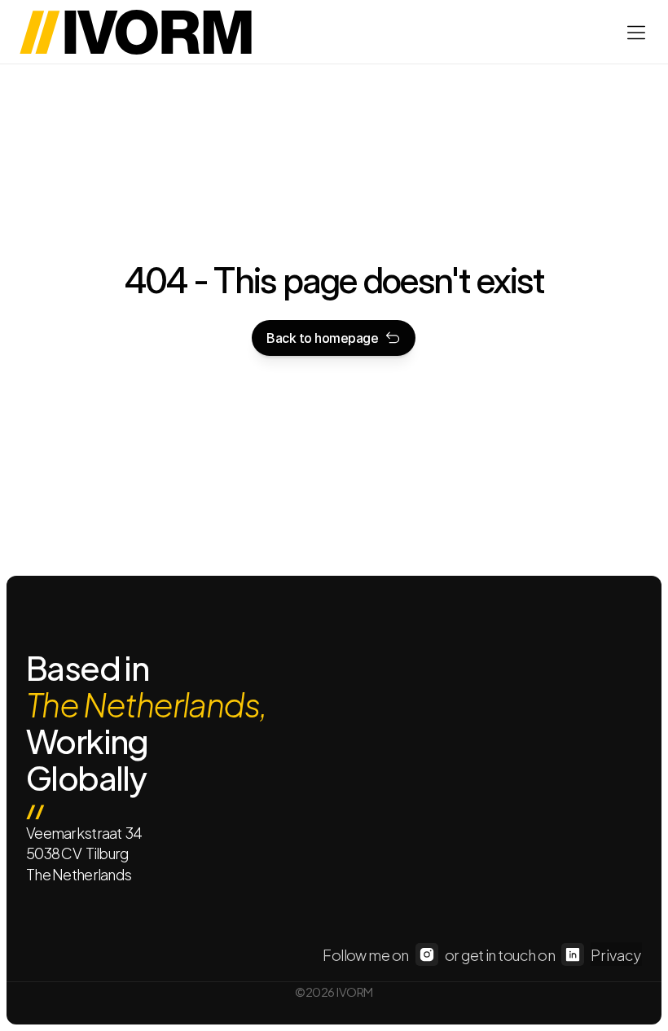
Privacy (616, 954)
